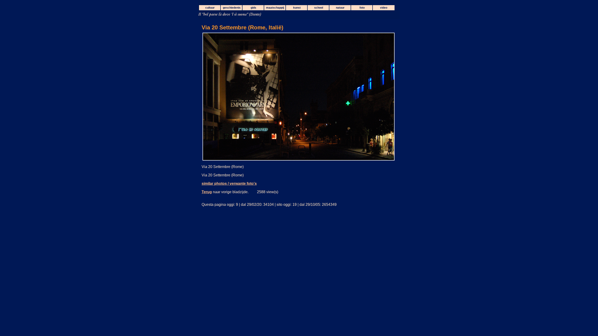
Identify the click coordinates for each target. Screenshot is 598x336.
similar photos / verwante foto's (229, 184)
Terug (207, 192)
